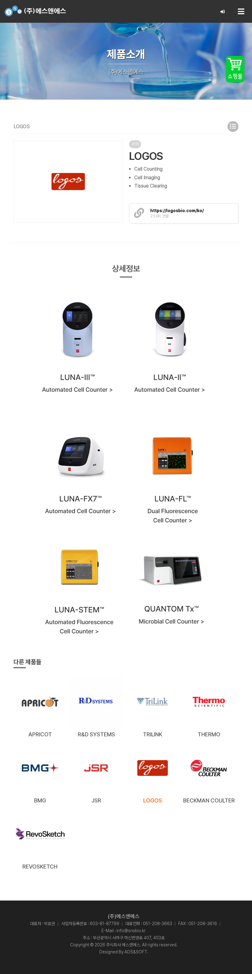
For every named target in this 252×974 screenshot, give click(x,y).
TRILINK (152, 734)
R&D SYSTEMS (96, 734)
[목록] (232, 126)
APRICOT (40, 734)
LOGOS (152, 800)
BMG (40, 800)
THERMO (209, 734)
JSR (96, 800)
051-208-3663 (157, 923)
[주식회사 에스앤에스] (35, 11)
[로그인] (223, 12)
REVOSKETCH (39, 866)
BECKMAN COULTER (209, 800)
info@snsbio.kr (131, 930)
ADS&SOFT (135, 951)
